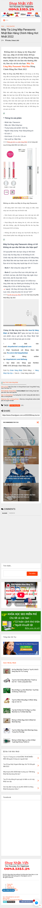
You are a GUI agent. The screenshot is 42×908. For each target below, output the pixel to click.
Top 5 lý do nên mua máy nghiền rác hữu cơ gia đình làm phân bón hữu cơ (20, 496)
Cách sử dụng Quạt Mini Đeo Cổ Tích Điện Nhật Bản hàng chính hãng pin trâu (20, 440)
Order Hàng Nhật (10, 26)
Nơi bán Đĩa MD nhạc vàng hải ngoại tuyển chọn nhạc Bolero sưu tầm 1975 (20, 459)
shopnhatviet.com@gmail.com (19, 347)
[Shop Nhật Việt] (21, 16)
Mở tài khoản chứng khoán (8, 391)
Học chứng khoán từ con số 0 (11, 897)
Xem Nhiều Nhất (9, 663)
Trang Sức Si (10, 887)
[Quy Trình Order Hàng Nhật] (9, 382)
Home (2, 26)
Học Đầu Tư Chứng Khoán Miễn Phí (12, 900)
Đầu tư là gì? (4, 386)
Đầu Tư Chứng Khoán (7, 395)
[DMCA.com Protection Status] (9, 902)
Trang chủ (10, 884)
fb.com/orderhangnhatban (17, 353)
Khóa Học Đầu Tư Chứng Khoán (10, 399)
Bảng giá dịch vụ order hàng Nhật (17, 142)
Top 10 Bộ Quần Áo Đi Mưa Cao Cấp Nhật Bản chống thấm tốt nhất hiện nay (20, 477)
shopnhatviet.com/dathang (16, 359)
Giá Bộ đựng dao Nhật (14, 295)
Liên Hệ (9, 885)
